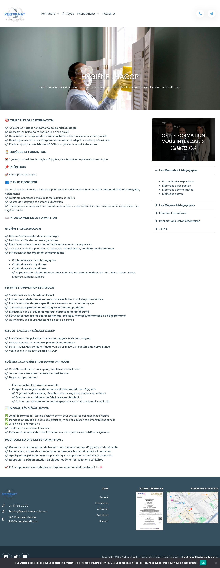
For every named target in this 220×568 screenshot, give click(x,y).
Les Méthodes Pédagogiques (178, 170)
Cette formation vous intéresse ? (183, 138)
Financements (86, 13)
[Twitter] (15, 557)
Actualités (109, 13)
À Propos (68, 13)
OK (203, 562)
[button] (183, 170)
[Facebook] (6, 557)
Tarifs (163, 228)
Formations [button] (48, 13)
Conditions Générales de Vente (200, 556)
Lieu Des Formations (172, 213)
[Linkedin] (25, 557)
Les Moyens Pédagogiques (177, 205)
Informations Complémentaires (179, 221)
